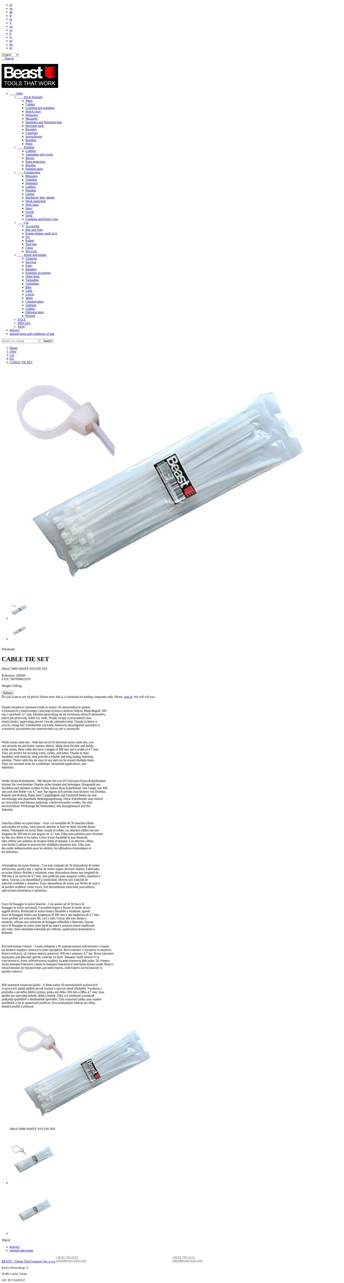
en (11, 8)
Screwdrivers (33, 136)
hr (11, 48)
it (10, 23)
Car (23, 222)
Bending (30, 140)
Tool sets (31, 244)
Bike (28, 287)
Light (28, 290)
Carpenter (31, 133)
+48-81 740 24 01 (183, 1257)
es (11, 19)
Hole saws (32, 204)
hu (11, 44)
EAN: (5, 679)
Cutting (30, 104)
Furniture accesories (38, 273)
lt (10, 33)
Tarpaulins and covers (39, 154)
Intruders (31, 269)
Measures (31, 118)
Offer (16, 93)
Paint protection (35, 161)
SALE (22, 319)
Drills (28, 215)
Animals (30, 305)
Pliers (28, 100)
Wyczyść (31, 251)
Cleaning (31, 258)
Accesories (32, 226)
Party (28, 265)
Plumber (30, 190)
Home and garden (32, 255)
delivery (15, 330)
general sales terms (21, 1250)
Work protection (35, 201)
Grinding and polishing (40, 108)
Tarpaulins (32, 280)
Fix (27, 237)
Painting (26, 147)
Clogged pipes (34, 301)
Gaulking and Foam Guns (41, 219)
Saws (28, 208)
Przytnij (30, 316)
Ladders (30, 151)
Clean (29, 247)
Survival (30, 262)
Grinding (31, 179)
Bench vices (33, 111)
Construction (29, 172)
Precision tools (34, 126)
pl (11, 5)
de (11, 12)
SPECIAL (24, 323)
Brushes (30, 165)
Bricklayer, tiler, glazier (40, 197)
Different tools (34, 312)
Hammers (31, 183)
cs (11, 30)
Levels (29, 212)
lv (11, 37)
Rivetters (31, 129)
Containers (32, 283)
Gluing (29, 194)
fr (11, 15)
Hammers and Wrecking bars (43, 122)
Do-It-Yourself (30, 97)
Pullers (29, 240)
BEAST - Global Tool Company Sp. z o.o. (29, 1261)
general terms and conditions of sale (32, 333)
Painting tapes (34, 169)
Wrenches (31, 115)
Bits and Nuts (34, 229)
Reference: (8, 675)
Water (29, 298)
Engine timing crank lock (41, 233)
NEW (21, 326)
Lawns (29, 294)
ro (11, 40)
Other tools (32, 276)
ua (11, 26)
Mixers (29, 158)
